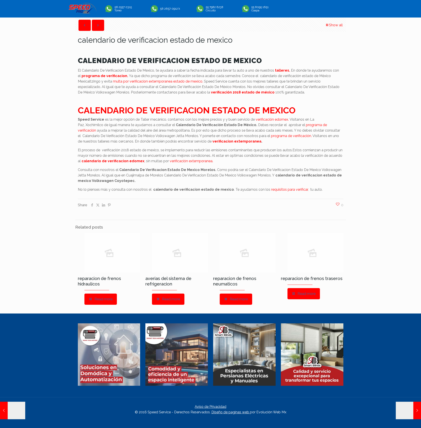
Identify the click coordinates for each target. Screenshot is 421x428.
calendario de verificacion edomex (113, 161)
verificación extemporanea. (191, 161)
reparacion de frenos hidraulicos (99, 281)
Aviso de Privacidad (210, 407)
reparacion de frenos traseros (312, 278)
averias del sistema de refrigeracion (168, 281)
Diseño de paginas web (230, 412)
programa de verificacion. (105, 76)
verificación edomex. (272, 119)
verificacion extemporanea (236, 141)
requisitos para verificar (289, 189)
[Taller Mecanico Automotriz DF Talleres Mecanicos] (82, 12)
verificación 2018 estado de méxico (243, 92)
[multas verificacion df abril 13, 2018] (12, 410)
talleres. (282, 70)
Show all (336, 25)
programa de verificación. (291, 136)
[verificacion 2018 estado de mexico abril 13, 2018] (408, 410)
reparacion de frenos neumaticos (234, 281)
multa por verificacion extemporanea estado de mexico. (158, 81)
